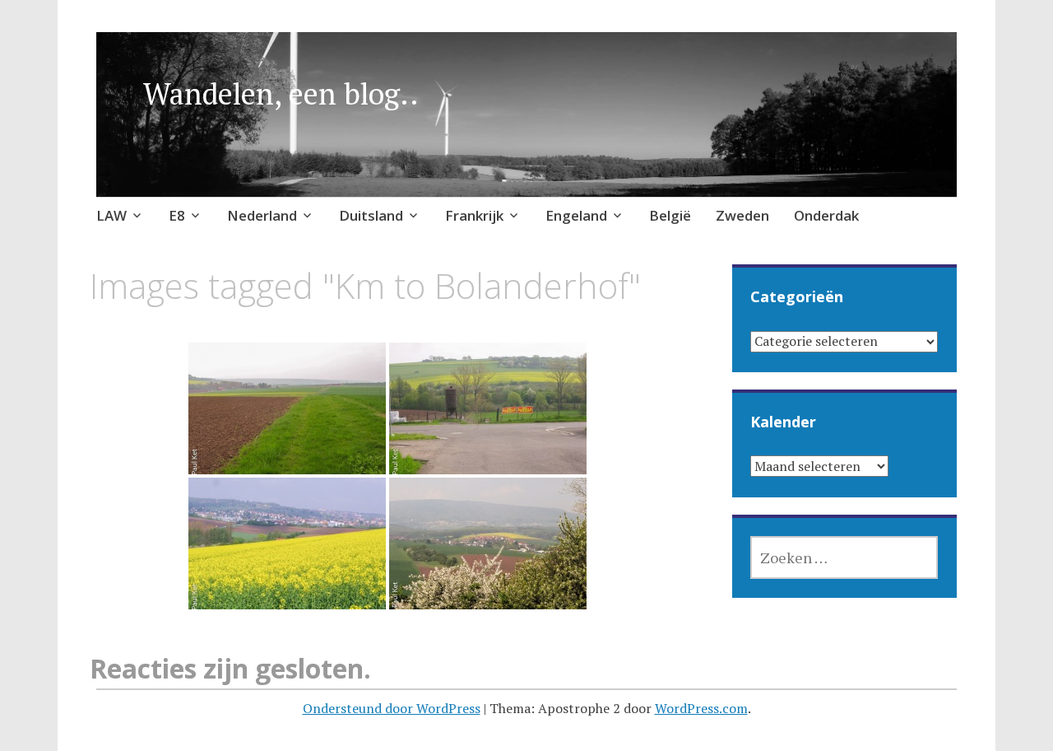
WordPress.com (701, 708)
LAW (111, 215)
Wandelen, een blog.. (281, 93)
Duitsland (371, 215)
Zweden (742, 215)
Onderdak (826, 215)
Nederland (262, 215)
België (670, 215)
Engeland (576, 215)
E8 (177, 215)
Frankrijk (474, 215)
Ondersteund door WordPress (391, 708)
